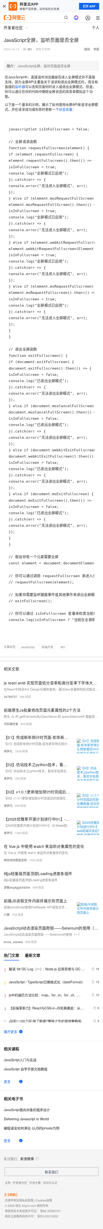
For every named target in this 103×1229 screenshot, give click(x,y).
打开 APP (89, 6)
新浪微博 (27, 1158)
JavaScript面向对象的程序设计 (27, 1109)
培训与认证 (50, 1183)
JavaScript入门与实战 (20, 1059)
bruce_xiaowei (13, 942)
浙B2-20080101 (50, 1211)
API (62, 647)
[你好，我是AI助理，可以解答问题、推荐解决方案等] (76, 18)
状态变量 (65, 109)
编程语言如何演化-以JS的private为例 (31, 1128)
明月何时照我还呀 (15, 860)
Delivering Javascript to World (26, 1118)
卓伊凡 (8, 751)
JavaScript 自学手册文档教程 (25, 1069)
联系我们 (51, 1171)
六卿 (7, 914)
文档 (8, 1183)
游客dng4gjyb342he (17, 887)
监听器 (20, 86)
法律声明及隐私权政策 (19, 1200)
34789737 (10, 697)
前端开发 (47, 647)
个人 (95, 27)
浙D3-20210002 (47, 1216)
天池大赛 (35, 1183)
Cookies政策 (44, 1200)
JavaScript (27, 647)
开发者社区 (20, 1183)
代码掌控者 (11, 724)
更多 (7, 1081)
